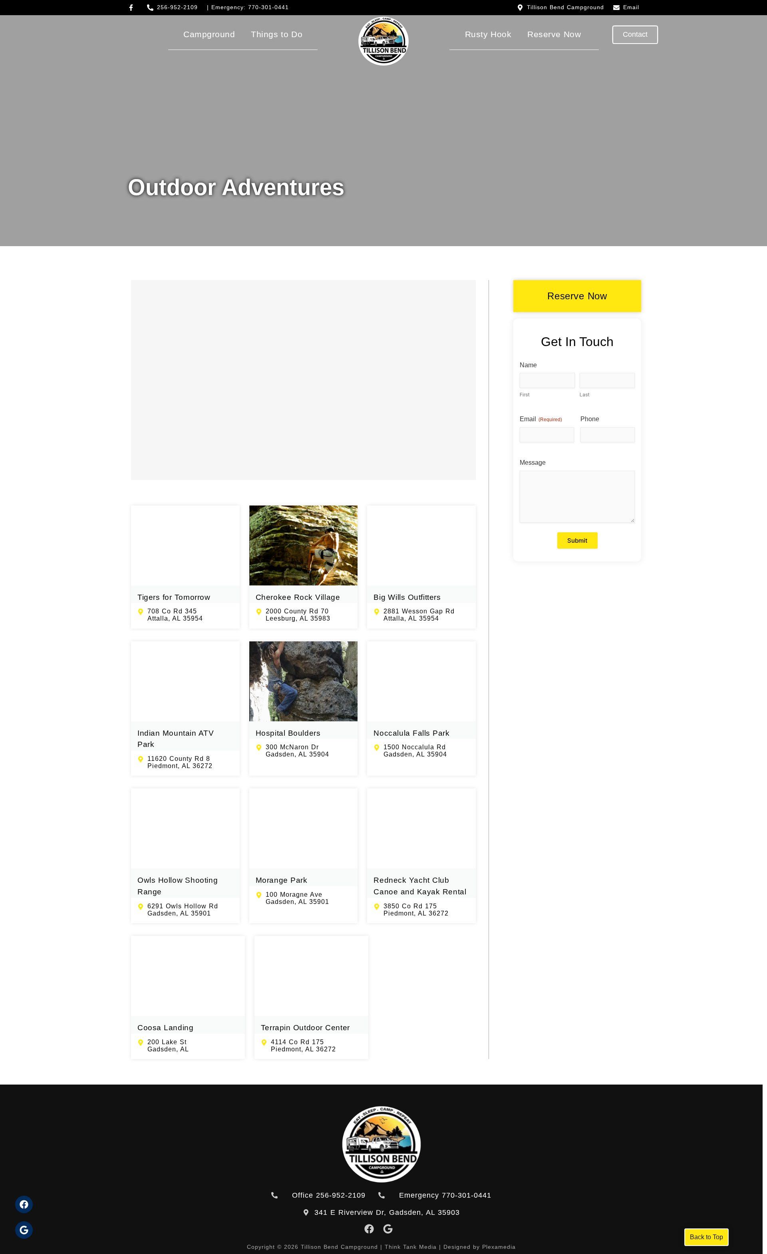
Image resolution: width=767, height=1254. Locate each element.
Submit (577, 540)
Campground (209, 34)
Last (585, 395)
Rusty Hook (488, 34)
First (525, 395)
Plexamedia (499, 1247)
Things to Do (276, 34)
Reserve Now (554, 34)
